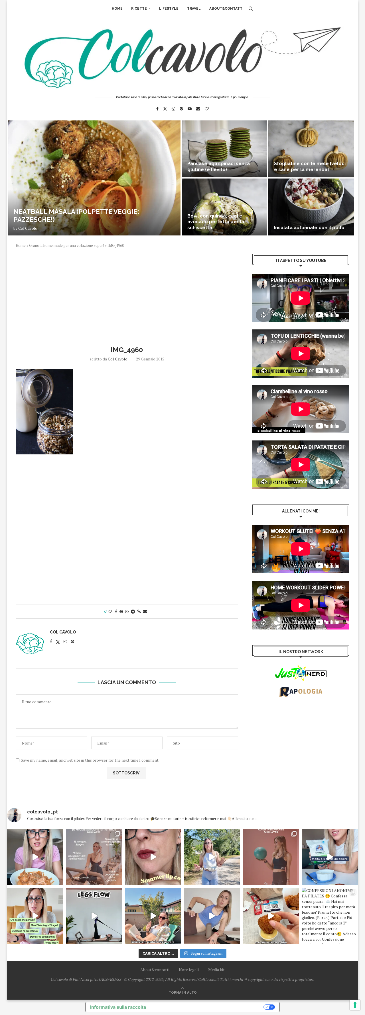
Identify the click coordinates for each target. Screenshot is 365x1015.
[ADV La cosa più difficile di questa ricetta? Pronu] (330, 857)
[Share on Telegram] (133, 611)
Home (117, 9)
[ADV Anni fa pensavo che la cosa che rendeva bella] (271, 916)
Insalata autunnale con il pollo (309, 227)
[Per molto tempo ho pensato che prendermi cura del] (212, 857)
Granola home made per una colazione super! (66, 245)
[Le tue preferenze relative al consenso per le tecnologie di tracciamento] (355, 1005)
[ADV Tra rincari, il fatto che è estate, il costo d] (153, 916)
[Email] (198, 109)
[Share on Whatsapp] (127, 611)
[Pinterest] (181, 109)
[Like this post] (110, 611)
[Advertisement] (127, 296)
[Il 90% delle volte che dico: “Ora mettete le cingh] (94, 916)
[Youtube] (190, 109)
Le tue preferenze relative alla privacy (207, 1007)
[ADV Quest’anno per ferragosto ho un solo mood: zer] (35, 916)
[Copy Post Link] (139, 611)
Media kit (216, 969)
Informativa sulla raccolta (118, 1007)
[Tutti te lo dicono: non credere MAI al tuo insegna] (271, 857)
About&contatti (226, 9)
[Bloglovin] (207, 109)
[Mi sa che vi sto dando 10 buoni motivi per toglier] (94, 857)
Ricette (139, 9)
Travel (194, 9)
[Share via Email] (145, 611)
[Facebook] (157, 109)
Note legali (189, 969)
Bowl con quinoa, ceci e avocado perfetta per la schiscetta (215, 222)
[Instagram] (173, 109)
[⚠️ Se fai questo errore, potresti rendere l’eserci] (212, 916)
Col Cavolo (27, 228)
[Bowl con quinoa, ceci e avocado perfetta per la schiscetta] (224, 207)
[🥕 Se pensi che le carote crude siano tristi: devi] (35, 857)
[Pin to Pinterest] (121, 611)
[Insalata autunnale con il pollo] (311, 207)
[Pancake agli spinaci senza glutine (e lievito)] (224, 148)
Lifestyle (169, 9)
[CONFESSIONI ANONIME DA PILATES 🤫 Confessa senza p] (330, 916)
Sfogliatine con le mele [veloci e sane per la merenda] (310, 166)
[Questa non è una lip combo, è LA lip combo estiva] (153, 857)
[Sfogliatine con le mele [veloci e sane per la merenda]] (311, 148)
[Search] (251, 8)
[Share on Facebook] (116, 611)
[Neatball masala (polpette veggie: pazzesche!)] (94, 177)
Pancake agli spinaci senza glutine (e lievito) (218, 166)
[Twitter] (165, 109)
